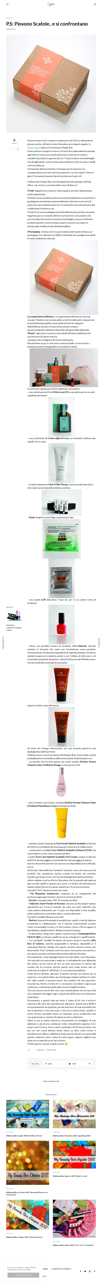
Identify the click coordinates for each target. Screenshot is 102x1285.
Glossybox (40, 1050)
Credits (43, 1276)
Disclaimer (43, 1269)
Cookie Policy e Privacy (61, 1269)
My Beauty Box (51, 1050)
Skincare (9, 1132)
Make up (9, 17)
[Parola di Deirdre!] (51, 4)
